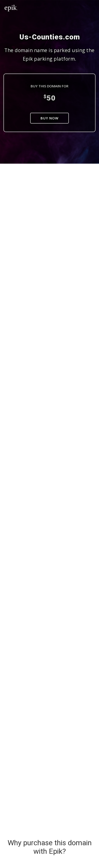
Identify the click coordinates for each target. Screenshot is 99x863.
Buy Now (49, 118)
